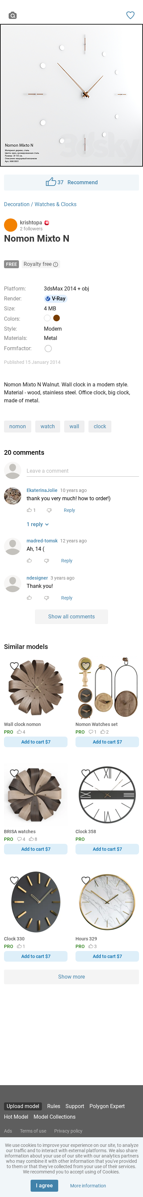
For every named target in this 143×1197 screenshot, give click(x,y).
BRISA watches (20, 831)
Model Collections (54, 1117)
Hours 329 (86, 938)
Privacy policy (68, 1131)
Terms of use (33, 1131)
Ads (8, 1131)
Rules (53, 1106)
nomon (17, 426)
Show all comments (71, 616)
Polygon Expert (107, 1106)
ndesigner (37, 578)
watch (48, 426)
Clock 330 (14, 938)
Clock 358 (85, 831)
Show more (71, 977)
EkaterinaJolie (42, 490)
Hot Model (16, 1117)
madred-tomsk (42, 540)
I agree (44, 1185)
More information (88, 1185)
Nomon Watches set (96, 724)
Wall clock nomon (22, 724)
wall (74, 426)
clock (100, 426)
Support (75, 1106)
